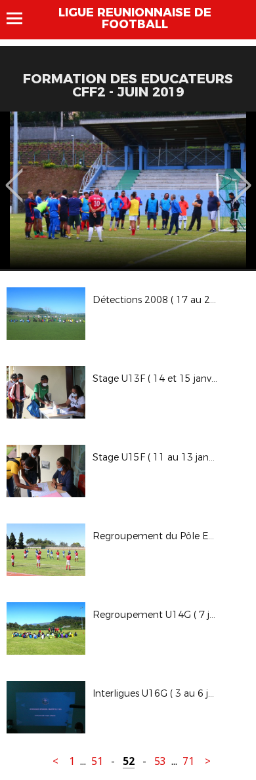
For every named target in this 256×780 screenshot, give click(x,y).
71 (188, 761)
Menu (21, 18)
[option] (128, 190)
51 (97, 761)
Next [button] (242, 175)
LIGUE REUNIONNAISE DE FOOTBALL (134, 18)
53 (160, 761)
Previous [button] (14, 175)
